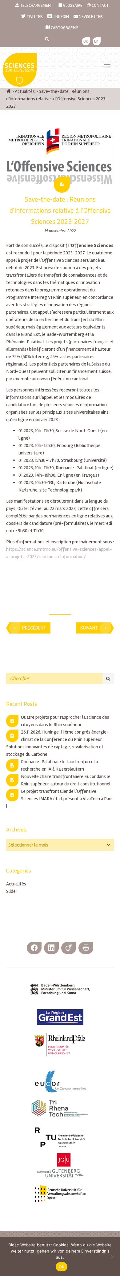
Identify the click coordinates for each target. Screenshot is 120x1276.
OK (62, 1266)
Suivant (89, 627)
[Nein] (112, 1256)
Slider (11, 891)
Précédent (34, 627)
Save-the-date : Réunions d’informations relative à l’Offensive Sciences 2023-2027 (60, 210)
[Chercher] (108, 678)
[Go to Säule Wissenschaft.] (8, 91)
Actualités (16, 884)
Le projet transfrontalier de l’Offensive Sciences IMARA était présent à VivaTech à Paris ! (60, 798)
